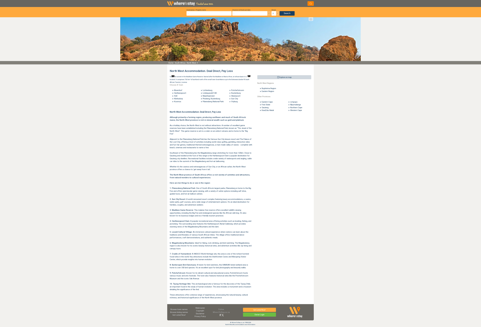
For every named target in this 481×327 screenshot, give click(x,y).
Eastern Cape (267, 102)
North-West (184, 120)
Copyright (200, 311)
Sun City (234, 99)
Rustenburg (236, 93)
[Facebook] (220, 315)
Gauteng (265, 107)
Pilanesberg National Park (213, 101)
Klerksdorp (178, 99)
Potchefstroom (237, 90)
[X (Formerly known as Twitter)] (222, 315)
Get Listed (179, 315)
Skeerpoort (235, 96)
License (184, 82)
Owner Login (259, 315)
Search (287, 13)
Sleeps (273, 10)
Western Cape (296, 110)
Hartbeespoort (180, 93)
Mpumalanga (295, 105)
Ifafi (175, 96)
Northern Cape (296, 107)
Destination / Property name (196, 10)
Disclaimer (200, 313)
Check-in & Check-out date (241, 10)
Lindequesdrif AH (210, 93)
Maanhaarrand (208, 96)
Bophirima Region (269, 88)
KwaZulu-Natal (268, 110)
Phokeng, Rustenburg (211, 99)
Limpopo (293, 102)
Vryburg (234, 101)
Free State (266, 105)
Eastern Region (268, 91)
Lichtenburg (207, 90)
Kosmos (177, 101)
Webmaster (200, 308)
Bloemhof (178, 90)
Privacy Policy (200, 316)
